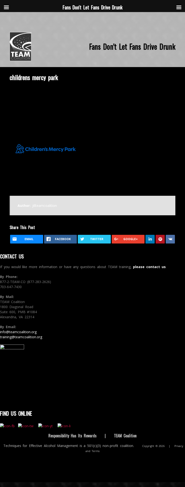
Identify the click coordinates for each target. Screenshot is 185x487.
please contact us (149, 266)
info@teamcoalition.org (18, 332)
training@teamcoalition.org (21, 337)
